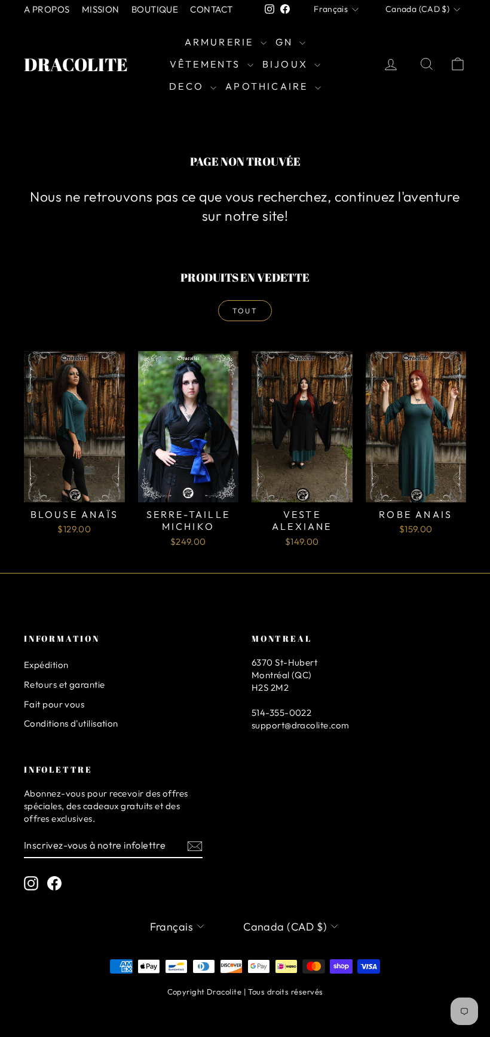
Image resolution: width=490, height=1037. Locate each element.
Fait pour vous (54, 704)
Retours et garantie (64, 684)
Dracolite (76, 64)
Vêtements (207, 64)
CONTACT (211, 9)
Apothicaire (268, 86)
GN (286, 42)
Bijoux (286, 64)
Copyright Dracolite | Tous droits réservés (245, 991)
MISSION (101, 9)
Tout (245, 310)
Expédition (46, 664)
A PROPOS (47, 9)
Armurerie (221, 42)
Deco (188, 86)
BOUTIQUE (155, 9)
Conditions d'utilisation (71, 723)
